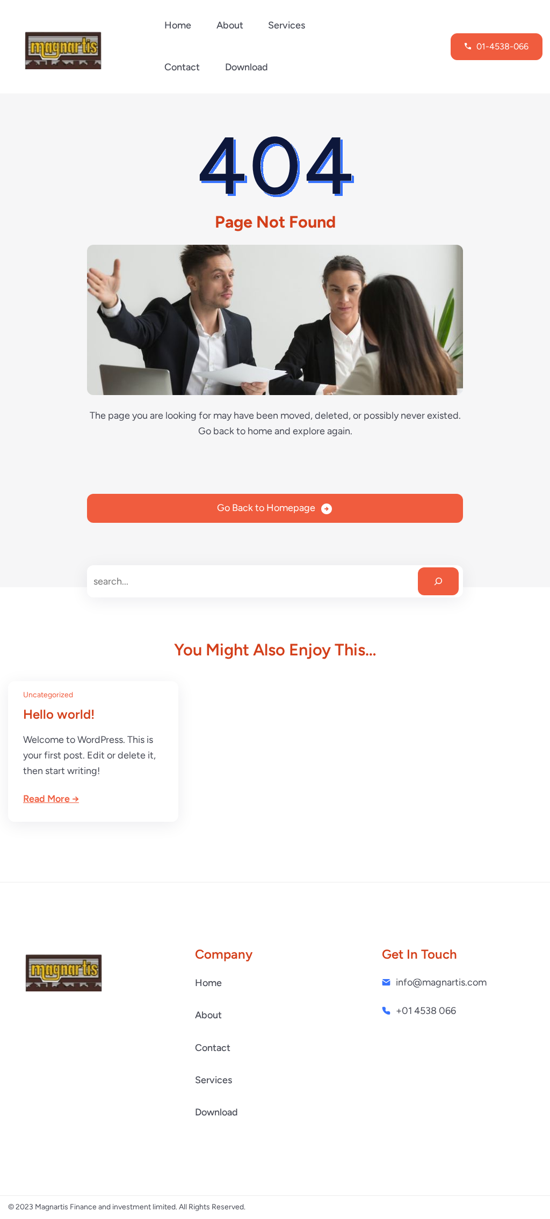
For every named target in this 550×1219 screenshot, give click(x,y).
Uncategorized (48, 694)
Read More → (51, 799)
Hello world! (59, 714)
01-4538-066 (502, 46)
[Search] (438, 581)
